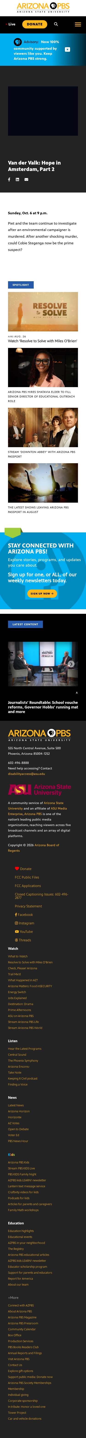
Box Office (14, 1335)
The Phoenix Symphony (23, 1061)
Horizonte (14, 1117)
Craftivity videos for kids (23, 1192)
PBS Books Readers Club (23, 1347)
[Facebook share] (11, 179)
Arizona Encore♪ (19, 1067)
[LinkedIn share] (20, 179)
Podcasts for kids (18, 1198)
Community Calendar (22, 1329)
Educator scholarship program (27, 1267)
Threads (24, 940)
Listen (12, 1041)
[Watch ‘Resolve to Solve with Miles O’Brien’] (43, 294)
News (12, 1097)
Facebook (25, 914)
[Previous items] (14, 664)
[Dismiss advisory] (67, 49)
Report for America (20, 1279)
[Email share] (29, 179)
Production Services (20, 1341)
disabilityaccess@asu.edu (26, 774)
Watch (13, 948)
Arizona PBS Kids (18, 1162)
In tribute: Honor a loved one (26, 1407)
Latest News (16, 1105)
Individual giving (18, 1395)
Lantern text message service (26, 1186)
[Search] (56, 24)
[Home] (43, 7)
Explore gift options (20, 1371)
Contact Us (15, 1365)
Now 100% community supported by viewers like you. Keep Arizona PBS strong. (36, 50)
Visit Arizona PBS (18, 1359)
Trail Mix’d (14, 974)
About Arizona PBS (20, 1311)
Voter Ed (13, 1135)
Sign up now (41, 593)
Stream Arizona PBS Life (23, 1022)
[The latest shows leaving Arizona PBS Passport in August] (43, 465)
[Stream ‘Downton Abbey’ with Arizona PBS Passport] (43, 410)
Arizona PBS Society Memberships (29, 1383)
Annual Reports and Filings (25, 1353)
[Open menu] (78, 24)
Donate (25, 869)
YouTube (26, 931)
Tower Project (17, 1413)
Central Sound (17, 1055)
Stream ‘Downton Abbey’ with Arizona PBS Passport (41, 454)
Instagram (26, 923)
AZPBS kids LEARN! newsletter (27, 1180)
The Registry (16, 1249)
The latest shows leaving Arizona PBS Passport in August (38, 510)
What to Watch (18, 956)
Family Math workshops (23, 1210)
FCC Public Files (27, 877)
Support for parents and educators (30, 1273)
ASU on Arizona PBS (20, 1016)
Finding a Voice (18, 1084)
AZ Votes (13, 1123)
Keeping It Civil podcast (22, 1078)
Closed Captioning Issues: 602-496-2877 (42, 896)
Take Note (14, 1072)
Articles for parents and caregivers (30, 1204)
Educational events (20, 1237)
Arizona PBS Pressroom (23, 1323)
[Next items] (71, 664)
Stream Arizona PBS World (25, 1028)
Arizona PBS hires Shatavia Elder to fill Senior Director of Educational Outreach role (41, 396)
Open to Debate (18, 1129)
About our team (18, 1284)
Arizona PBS (33, 814)
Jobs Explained (17, 998)
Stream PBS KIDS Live (21, 1168)
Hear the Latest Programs (24, 1049)
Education (16, 1223)
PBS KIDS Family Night (22, 1174)
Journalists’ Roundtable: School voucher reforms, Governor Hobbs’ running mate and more (44, 707)
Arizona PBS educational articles (28, 1255)
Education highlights (21, 1231)
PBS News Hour (18, 1141)
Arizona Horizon (19, 1111)
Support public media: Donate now (30, 1377)
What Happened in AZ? (23, 980)
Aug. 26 (17, 336)
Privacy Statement (28, 906)
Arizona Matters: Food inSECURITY (30, 986)
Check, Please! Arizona (22, 968)
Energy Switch (17, 992)
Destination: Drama (20, 1004)
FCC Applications (28, 886)
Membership (16, 1389)
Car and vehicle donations (24, 1419)
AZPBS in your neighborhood (26, 1243)
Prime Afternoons (19, 1010)
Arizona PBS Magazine (22, 1317)
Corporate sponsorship (23, 1401)
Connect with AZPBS (21, 1305)
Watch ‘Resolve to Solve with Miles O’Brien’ (42, 341)
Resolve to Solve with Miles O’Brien (30, 962)
